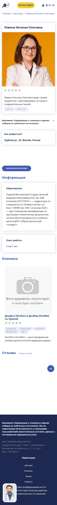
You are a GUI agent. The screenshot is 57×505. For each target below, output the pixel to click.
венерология (11, 332)
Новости (29, 481)
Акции (29, 476)
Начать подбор (26, 5)
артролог (9, 109)
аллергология (25, 328)
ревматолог (21, 109)
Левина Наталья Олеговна (40, 13)
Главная (6, 13)
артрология (39, 328)
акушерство (11, 328)
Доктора (18, 13)
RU (50, 5)
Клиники (28, 470)
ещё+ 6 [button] (24, 332)
